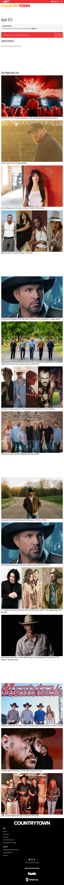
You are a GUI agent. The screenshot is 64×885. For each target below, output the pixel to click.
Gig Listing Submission (8, 852)
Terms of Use (5, 837)
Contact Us (5, 855)
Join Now (58, 35)
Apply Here (34, 28)
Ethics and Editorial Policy (8, 839)
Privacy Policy (6, 834)
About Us (5, 831)
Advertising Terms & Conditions (9, 842)
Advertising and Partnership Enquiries (11, 849)
